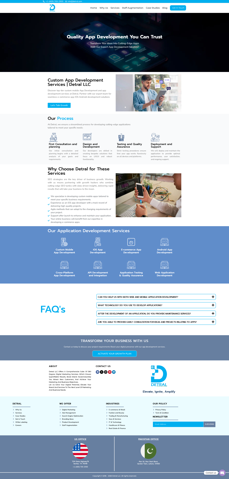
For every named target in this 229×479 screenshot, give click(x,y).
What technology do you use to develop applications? (130, 305)
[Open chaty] (222, 473)
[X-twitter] (101, 372)
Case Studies (153, 8)
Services (115, 8)
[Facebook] (97, 372)
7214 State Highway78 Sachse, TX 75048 (80, 462)
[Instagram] (105, 372)
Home (93, 8)
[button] (156, 297)
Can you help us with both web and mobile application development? (138, 297)
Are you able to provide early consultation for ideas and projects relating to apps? (147, 322)
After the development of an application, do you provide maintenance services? (144, 313)
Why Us (104, 8)
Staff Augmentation (132, 8)
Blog (164, 8)
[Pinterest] (110, 372)
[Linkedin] (114, 372)
